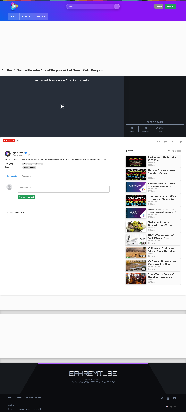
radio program (29, 167)
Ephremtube (19, 152)
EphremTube (155, 241)
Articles (40, 16)
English (171, 407)
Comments (12, 176)
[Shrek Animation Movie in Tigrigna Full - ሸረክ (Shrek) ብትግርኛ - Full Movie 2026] (136, 226)
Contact (19, 398)
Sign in (159, 6)
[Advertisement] (93, 43)
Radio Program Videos (32, 164)
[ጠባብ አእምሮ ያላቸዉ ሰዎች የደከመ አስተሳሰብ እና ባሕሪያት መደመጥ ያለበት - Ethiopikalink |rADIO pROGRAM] (136, 213)
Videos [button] (25, 16)
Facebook (26, 176)
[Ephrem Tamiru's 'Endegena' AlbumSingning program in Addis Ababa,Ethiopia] (136, 278)
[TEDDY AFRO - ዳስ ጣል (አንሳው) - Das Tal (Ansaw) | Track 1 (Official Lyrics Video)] (136, 239)
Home (13, 16)
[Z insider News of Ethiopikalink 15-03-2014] (136, 161)
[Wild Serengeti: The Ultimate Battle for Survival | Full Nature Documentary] (136, 252)
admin (152, 163)
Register (170, 6)
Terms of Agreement (34, 398)
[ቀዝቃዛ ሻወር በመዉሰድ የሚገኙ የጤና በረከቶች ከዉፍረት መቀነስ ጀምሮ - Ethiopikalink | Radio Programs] (136, 187)
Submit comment (26, 197)
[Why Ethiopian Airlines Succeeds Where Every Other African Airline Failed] (136, 265)
